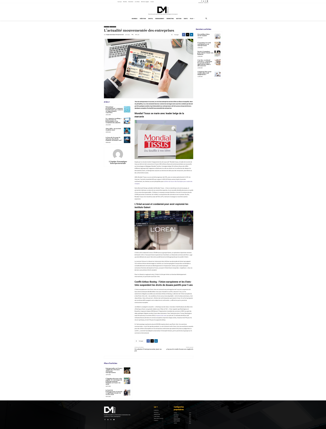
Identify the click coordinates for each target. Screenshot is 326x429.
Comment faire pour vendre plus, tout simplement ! (204, 73)
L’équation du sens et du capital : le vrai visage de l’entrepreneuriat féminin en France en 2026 (114, 381)
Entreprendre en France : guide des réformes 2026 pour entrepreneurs (114, 370)
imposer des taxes (161, 315)
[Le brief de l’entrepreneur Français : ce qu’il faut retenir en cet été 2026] (127, 392)
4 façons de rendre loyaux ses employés (179, 349)
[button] (206, 19)
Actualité (106, 26)
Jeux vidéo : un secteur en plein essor (113, 129)
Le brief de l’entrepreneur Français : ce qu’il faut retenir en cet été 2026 (114, 392)
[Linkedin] (204, 1)
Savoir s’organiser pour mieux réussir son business (205, 53)
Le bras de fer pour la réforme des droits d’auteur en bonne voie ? (114, 139)
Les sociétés (113, 26)
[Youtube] (207, 1)
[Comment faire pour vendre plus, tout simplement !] (217, 74)
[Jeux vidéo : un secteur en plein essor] (127, 131)
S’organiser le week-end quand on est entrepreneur (204, 44)
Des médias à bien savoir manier (203, 35)
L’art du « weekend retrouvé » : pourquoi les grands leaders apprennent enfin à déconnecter (204, 63)
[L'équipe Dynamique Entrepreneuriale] (118, 154)
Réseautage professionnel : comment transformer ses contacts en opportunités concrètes (114, 109)
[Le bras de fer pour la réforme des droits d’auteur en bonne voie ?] (127, 140)
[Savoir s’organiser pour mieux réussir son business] (217, 53)
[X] (205, 1)
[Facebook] (202, 1)
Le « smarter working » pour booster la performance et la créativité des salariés (113, 121)
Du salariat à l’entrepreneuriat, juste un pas (148, 350)
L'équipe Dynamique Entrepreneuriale (115, 34)
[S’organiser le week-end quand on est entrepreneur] (217, 45)
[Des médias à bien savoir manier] (217, 36)
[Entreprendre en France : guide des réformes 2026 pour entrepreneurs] (127, 370)
